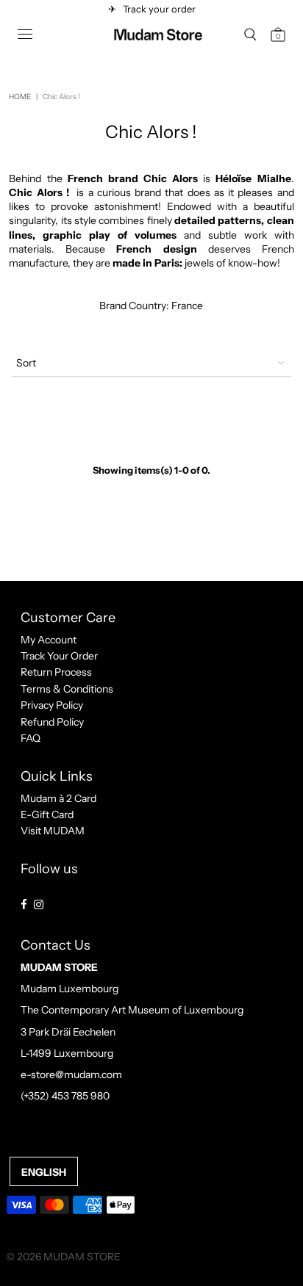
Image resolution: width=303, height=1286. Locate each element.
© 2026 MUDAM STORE (63, 1256)
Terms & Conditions (67, 689)
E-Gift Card (47, 814)
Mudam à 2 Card (58, 798)
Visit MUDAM (53, 830)
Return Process (56, 672)
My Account (48, 639)
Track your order (157, 9)
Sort (26, 362)
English (43, 1172)
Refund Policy (52, 722)
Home (20, 96)
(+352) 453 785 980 (65, 1095)
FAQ (30, 738)
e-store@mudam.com (71, 1074)
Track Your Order (59, 655)
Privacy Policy (52, 705)
